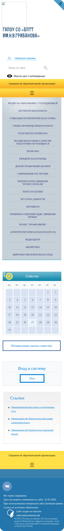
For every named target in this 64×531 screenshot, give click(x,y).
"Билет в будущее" (33, 191)
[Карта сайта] (9, 58)
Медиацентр (32, 239)
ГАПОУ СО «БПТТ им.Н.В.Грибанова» (21, 33)
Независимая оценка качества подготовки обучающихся (33, 142)
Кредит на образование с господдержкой (33, 103)
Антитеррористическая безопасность (33, 232)
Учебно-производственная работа (32, 126)
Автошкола (33, 206)
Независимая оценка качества (31, 346)
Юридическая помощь (32, 159)
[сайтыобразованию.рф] (58, 5)
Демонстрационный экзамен (32, 166)
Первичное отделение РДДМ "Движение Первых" (33, 215)
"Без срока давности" (33, 199)
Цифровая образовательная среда (33, 254)
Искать (45, 68)
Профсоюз (33, 151)
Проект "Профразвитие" (33, 224)
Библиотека (33, 247)
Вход (32, 378)
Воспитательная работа (33, 111)
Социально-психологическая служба (33, 118)
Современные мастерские (32, 174)
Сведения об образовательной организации (32, 83)
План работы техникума (33, 133)
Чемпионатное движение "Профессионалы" (32, 182)
